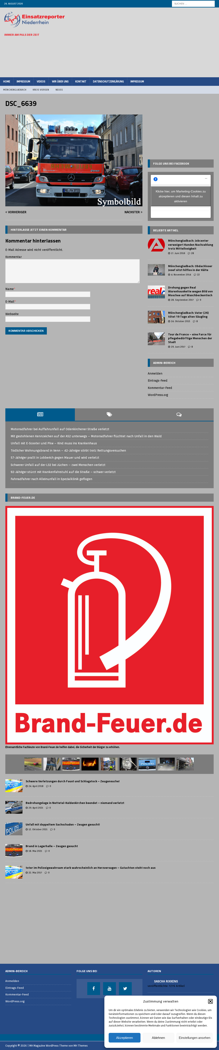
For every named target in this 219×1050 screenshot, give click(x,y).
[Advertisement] (147, 42)
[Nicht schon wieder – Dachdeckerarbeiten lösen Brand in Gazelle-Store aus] (109, 764)
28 (192, 253)
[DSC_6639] (73, 204)
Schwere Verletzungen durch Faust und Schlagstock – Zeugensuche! (73, 781)
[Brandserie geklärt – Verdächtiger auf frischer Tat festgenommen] (90, 764)
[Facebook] (93, 988)
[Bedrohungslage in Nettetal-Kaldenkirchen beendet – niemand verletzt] (13, 807)
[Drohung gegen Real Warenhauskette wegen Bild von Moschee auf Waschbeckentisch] (156, 292)
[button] (210, 1001)
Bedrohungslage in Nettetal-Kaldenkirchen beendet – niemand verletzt (75, 802)
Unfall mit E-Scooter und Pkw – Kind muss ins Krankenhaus (54, 443)
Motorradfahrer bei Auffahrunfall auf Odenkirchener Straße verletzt (60, 429)
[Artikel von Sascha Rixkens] (149, 981)
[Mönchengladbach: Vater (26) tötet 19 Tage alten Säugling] (156, 317)
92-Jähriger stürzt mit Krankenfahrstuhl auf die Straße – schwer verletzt (63, 472)
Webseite (12, 314)
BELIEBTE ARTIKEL (165, 230)
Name (9, 289)
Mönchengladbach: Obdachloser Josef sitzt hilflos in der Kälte (190, 268)
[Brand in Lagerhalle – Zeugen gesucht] (13, 850)
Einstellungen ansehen (194, 1038)
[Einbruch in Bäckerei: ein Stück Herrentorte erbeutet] (185, 764)
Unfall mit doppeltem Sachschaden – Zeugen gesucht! (63, 824)
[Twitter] (125, 988)
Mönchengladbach (14, 89)
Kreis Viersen (41, 89)
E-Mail (9, 301)
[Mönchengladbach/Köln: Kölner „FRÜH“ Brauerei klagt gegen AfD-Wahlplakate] (52, 764)
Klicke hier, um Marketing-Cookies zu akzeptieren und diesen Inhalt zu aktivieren (181, 196)
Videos (41, 81)
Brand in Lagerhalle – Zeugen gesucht (52, 846)
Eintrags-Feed (157, 380)
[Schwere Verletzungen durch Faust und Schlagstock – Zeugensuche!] (13, 785)
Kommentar (13, 257)
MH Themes (81, 1045)
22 (198, 274)
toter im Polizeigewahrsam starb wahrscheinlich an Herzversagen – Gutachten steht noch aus (90, 867)
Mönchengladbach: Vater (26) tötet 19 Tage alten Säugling (188, 314)
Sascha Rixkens (166, 981)
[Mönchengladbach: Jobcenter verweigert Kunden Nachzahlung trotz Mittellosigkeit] (156, 245)
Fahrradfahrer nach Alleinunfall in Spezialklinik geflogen (51, 479)
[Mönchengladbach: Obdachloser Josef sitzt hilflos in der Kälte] (156, 270)
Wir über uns (60, 81)
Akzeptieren (124, 1038)
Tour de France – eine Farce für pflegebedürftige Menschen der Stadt (190, 338)
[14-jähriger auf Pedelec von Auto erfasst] (166, 764)
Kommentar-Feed (160, 388)
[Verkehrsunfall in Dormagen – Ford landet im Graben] (32, 764)
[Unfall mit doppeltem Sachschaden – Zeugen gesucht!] (13, 828)
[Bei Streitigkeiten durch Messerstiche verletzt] (147, 764)
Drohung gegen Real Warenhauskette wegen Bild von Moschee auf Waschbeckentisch (190, 291)
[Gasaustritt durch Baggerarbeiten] (71, 764)
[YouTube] (109, 988)
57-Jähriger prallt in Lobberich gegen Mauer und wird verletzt (55, 457)
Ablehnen (158, 1038)
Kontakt (80, 81)
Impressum (23, 81)
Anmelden (155, 373)
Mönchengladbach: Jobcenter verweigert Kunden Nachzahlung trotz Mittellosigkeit (190, 244)
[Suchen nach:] (193, 3)
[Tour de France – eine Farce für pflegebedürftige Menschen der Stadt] (156, 338)
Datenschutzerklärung (108, 81)
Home (6, 81)
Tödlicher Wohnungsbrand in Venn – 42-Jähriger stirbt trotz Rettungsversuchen (68, 450)
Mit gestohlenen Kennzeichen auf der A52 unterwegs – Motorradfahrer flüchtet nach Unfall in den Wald (86, 436)
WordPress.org (158, 395)
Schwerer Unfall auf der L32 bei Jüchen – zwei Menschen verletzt (58, 465)
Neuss (59, 89)
